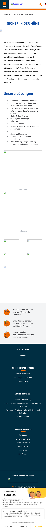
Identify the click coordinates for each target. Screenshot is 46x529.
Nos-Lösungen (23, 350)
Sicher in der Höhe (23, 439)
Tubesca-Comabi (10, 14)
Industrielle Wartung (23, 400)
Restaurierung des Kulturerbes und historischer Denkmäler (23, 405)
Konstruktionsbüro (23, 374)
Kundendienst (23, 381)
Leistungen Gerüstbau (23, 377)
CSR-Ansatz (23, 454)
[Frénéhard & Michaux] (23, 480)
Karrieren (23, 450)
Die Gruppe (23, 435)
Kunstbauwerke (23, 417)
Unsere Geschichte (23, 443)
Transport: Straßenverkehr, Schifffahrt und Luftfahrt (23, 411)
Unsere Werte (23, 446)
